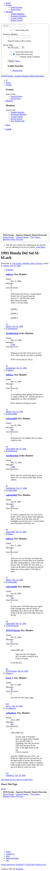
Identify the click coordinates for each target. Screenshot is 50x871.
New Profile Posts (18, 121)
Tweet (3, 789)
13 (12, 642)
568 (12, 430)
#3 (7, 409)
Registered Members (18, 16)
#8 (7, 621)
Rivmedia (19, 869)
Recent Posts (16, 9)
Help (8, 856)
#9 (7, 669)
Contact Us (10, 854)
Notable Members (17, 14)
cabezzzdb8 (11, 418)
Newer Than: (8, 45)
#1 (7, 324)
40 (12, 689)
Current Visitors (17, 18)
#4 (7, 447)
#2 (7, 366)
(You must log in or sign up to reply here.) (17, 780)
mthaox (6, 266)
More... (18, 61)
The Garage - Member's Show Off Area (27, 263)
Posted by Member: (10, 34)
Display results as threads (30, 57)
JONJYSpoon (13, 630)
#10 (7, 704)
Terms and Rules (12, 858)
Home (8, 3)
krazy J (9, 678)
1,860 (13, 345)
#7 (7, 578)
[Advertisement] (25, 157)
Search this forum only (24, 54)
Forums (9, 5)
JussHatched (12, 333)
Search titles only (22, 30)
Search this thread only (24, 52)
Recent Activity (17, 20)
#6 (7, 530)
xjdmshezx (11, 713)
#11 (7, 773)
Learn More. (41, 247)
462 (12, 724)
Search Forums (16, 7)
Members (9, 12)
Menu (8, 125)
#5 (7, 486)
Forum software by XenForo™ (23, 865)
